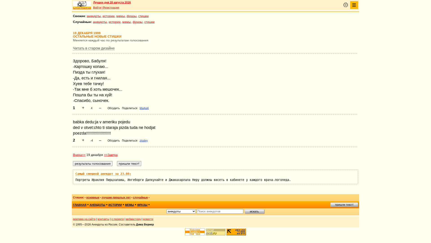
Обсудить (114, 108)
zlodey (144, 140)
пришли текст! (344, 204)
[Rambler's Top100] (195, 231)
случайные (140, 197)
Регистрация (111, 7)
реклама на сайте (84, 219)
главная (79, 205)
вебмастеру (133, 219)
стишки (143, 16)
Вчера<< (79, 155)
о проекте (117, 219)
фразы (131, 16)
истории (108, 16)
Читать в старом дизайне (94, 48)
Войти (97, 7)
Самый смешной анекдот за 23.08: (103, 174)
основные (92, 197)
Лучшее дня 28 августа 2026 (112, 2)
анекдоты (94, 16)
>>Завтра (111, 155)
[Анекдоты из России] (82, 5)
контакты (103, 219)
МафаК (144, 108)
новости (148, 219)
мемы (120, 16)
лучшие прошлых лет (116, 197)
